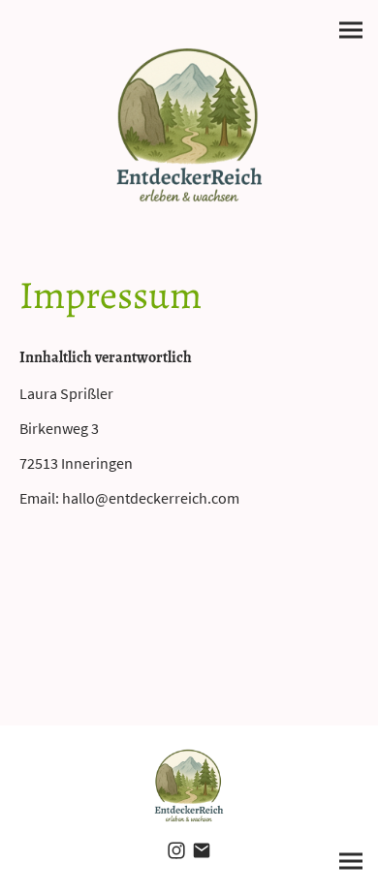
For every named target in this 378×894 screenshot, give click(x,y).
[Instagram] (176, 850)
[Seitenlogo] (189, 125)
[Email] (201, 850)
